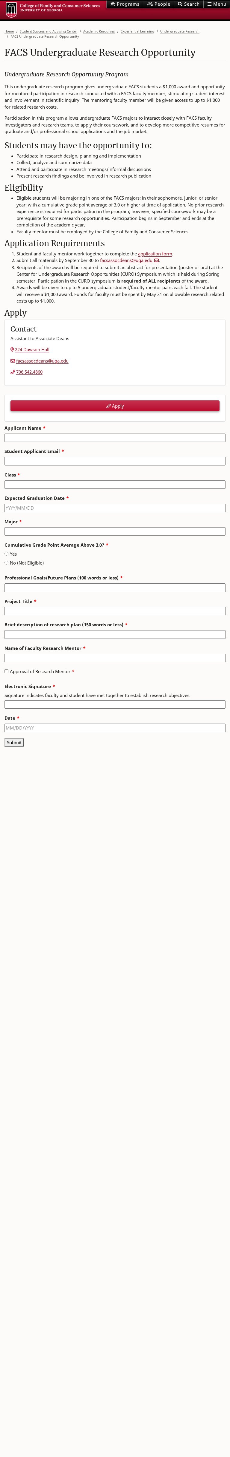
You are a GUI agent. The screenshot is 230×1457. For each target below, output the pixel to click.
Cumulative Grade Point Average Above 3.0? (54, 545)
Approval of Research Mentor (40, 671)
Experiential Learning (137, 31)
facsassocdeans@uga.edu (126, 260)
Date (9, 718)
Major (11, 522)
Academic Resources (99, 31)
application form (155, 254)
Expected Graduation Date (34, 498)
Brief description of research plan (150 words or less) (63, 624)
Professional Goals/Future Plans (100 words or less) (61, 578)
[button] (188, 4)
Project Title (18, 601)
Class (10, 475)
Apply (117, 406)
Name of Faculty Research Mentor (42, 648)
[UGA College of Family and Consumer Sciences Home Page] (53, 10)
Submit (14, 742)
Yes (13, 554)
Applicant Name (22, 428)
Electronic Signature (27, 686)
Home (9, 31)
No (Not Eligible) (27, 563)
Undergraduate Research (179, 31)
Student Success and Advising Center (48, 31)
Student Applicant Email (32, 451)
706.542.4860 (29, 372)
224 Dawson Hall (32, 349)
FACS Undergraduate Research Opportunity (44, 36)
